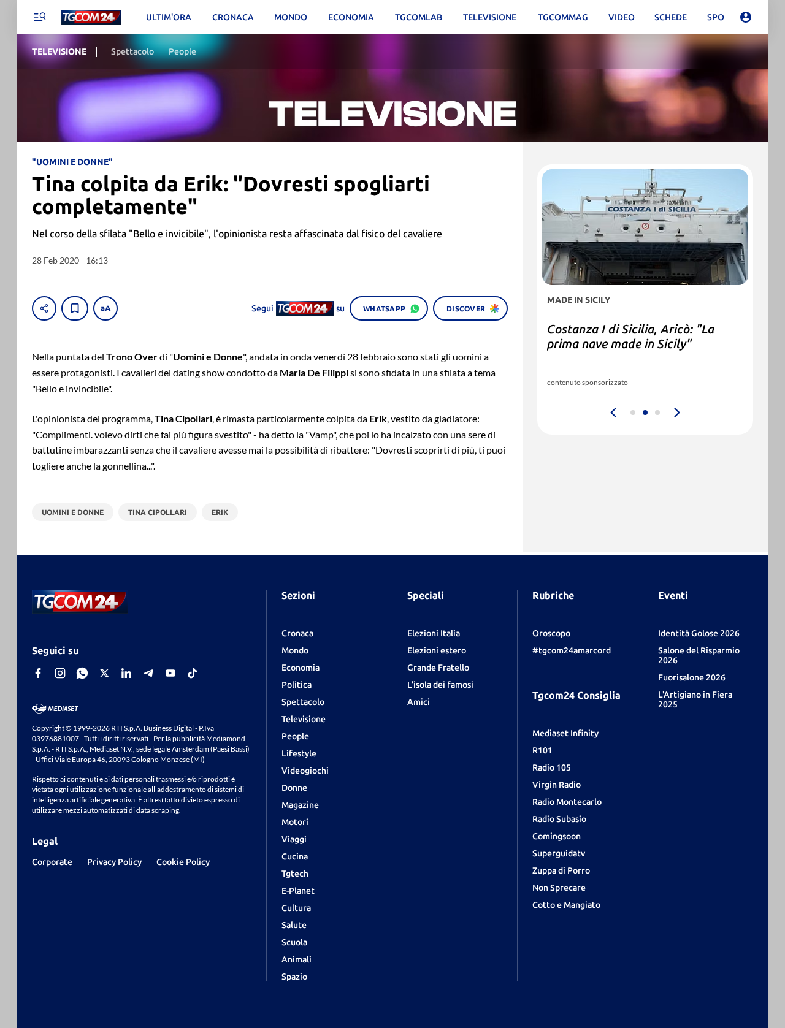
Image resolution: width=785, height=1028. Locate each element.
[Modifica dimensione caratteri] (105, 308)
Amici (418, 702)
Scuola (294, 942)
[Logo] (91, 17)
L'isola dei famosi (440, 685)
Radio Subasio (559, 819)
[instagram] (60, 673)
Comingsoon (556, 836)
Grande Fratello (438, 667)
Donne (294, 788)
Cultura (296, 908)
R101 (542, 750)
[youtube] (170, 673)
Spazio (294, 976)
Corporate (52, 862)
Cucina (294, 856)
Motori (294, 822)
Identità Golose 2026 (699, 633)
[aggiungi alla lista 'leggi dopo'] (74, 308)
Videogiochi (305, 770)
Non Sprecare (559, 888)
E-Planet (298, 891)
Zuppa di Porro (561, 870)
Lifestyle (298, 753)
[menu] (39, 17)
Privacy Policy (114, 862)
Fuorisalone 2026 (692, 677)
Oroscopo (551, 633)
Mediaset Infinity (565, 733)
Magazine (300, 805)
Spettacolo (302, 702)
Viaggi (294, 839)
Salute (294, 925)
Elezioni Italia (433, 633)
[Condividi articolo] (44, 308)
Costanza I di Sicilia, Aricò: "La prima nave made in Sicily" (630, 336)
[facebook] (38, 673)
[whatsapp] (82, 673)
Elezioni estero (436, 650)
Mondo (294, 650)
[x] (104, 673)
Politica (296, 685)
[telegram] (148, 673)
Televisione (303, 719)
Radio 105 (551, 767)
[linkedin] (126, 673)
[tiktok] (192, 673)
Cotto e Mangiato (566, 905)
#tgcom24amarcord (571, 650)
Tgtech (294, 873)
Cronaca (297, 633)
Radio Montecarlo (567, 802)
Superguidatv (558, 853)
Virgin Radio (556, 785)
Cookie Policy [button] (183, 862)
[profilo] (746, 17)
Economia (300, 667)
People (295, 736)
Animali (296, 959)
